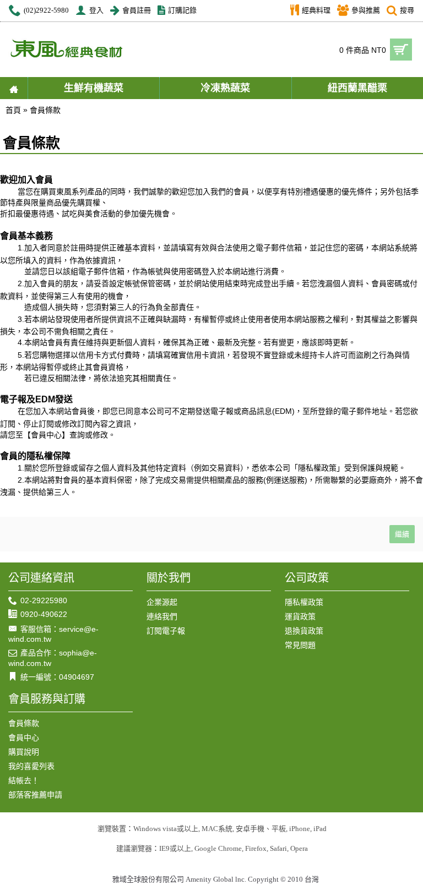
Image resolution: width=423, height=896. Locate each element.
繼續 (402, 534)
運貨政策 (300, 616)
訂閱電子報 (166, 630)
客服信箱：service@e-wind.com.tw (53, 634)
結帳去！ (23, 780)
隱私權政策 (304, 602)
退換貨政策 (304, 630)
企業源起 (162, 602)
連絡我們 (162, 616)
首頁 (13, 110)
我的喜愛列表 (31, 766)
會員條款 (45, 110)
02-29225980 (43, 600)
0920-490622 (43, 614)
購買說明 (23, 751)
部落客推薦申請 (35, 794)
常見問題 (300, 645)
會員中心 (23, 737)
